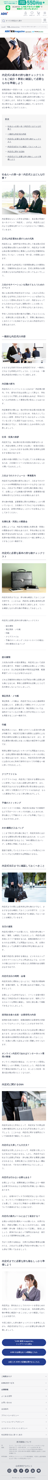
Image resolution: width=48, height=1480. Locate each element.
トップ (3, 26)
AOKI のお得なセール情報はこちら (24, 1352)
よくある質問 (6, 1396)
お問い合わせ (6, 1403)
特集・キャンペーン (13, 26)
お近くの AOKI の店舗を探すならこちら (24, 1362)
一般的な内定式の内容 (17, 134)
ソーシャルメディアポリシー (12, 1422)
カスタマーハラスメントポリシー (14, 1428)
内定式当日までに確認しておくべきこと (24, 147)
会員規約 (4, 1409)
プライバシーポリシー (10, 1415)
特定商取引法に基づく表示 (11, 1435)
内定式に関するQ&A (16, 152)
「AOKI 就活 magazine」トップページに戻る (24, 1342)
